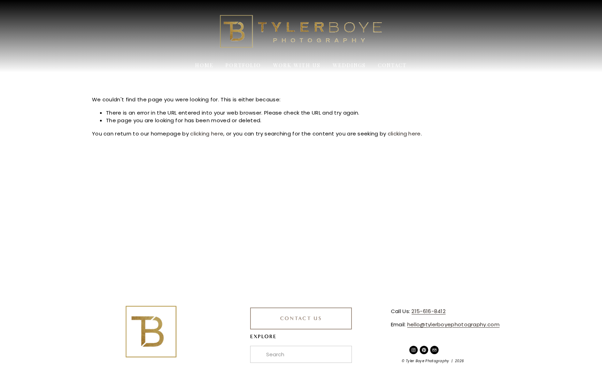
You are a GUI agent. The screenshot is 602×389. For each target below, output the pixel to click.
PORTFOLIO (243, 65)
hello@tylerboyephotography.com (453, 324)
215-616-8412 (428, 311)
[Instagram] (413, 350)
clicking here (206, 133)
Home (204, 65)
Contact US (301, 318)
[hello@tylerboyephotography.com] (434, 350)
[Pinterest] (424, 350)
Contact (392, 65)
